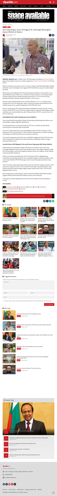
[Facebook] (44, 201)
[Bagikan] (53, 35)
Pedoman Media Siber (30, 489)
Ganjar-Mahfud (22, 187)
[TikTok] (15, 484)
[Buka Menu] (50, 2)
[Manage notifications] (53, 493)
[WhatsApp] (53, 201)
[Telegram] (50, 201)
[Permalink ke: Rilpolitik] (4, 35)
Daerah (40, 249)
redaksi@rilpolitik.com (10, 477)
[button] (53, 2)
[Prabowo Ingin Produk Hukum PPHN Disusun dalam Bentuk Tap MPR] (28, 212)
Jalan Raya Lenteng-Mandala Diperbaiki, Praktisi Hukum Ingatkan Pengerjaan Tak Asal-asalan (45, 254)
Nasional (4, 27)
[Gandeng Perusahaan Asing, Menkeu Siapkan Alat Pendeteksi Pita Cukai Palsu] (46, 212)
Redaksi (40, 489)
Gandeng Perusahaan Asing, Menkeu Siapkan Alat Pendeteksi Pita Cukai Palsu (46, 220)
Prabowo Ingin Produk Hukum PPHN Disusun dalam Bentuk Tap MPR (27, 220)
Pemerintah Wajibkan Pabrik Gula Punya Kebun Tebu (22, 443)
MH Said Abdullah (48, 79)
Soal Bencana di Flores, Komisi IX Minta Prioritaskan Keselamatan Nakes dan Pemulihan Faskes (28, 254)
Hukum (22, 232)
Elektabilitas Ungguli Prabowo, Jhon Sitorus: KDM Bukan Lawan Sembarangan (28, 437)
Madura (30, 187)
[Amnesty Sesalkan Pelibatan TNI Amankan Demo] (46, 229)
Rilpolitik (8, 34)
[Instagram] (9, 484)
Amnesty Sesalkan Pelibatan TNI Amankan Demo (46, 236)
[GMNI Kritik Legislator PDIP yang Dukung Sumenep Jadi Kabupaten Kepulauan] (11, 263)
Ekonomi (40, 215)
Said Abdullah (43, 187)
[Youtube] (12, 484)
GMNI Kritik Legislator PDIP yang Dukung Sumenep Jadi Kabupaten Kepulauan (11, 271)
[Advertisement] (28, 386)
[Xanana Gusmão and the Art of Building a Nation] (11, 212)
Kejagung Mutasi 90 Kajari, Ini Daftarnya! (19, 449)
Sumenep (40, 101)
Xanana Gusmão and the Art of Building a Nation (10, 219)
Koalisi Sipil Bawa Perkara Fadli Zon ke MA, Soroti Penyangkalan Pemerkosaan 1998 (28, 237)
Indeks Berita (20, 489)
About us (5, 489)
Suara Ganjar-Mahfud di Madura (11, 189)
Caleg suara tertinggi (12, 187)
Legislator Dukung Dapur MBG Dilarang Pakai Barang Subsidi (24, 455)
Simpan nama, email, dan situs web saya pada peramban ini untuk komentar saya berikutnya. (28, 301)
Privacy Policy (12, 489)
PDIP (36, 187)
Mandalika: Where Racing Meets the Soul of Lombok (11, 236)
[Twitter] (47, 201)
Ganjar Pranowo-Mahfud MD (41, 81)
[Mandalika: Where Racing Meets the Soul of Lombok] (11, 229)
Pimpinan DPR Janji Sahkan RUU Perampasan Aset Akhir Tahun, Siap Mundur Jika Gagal (11, 254)
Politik (9, 27)
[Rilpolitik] (24, 2)
